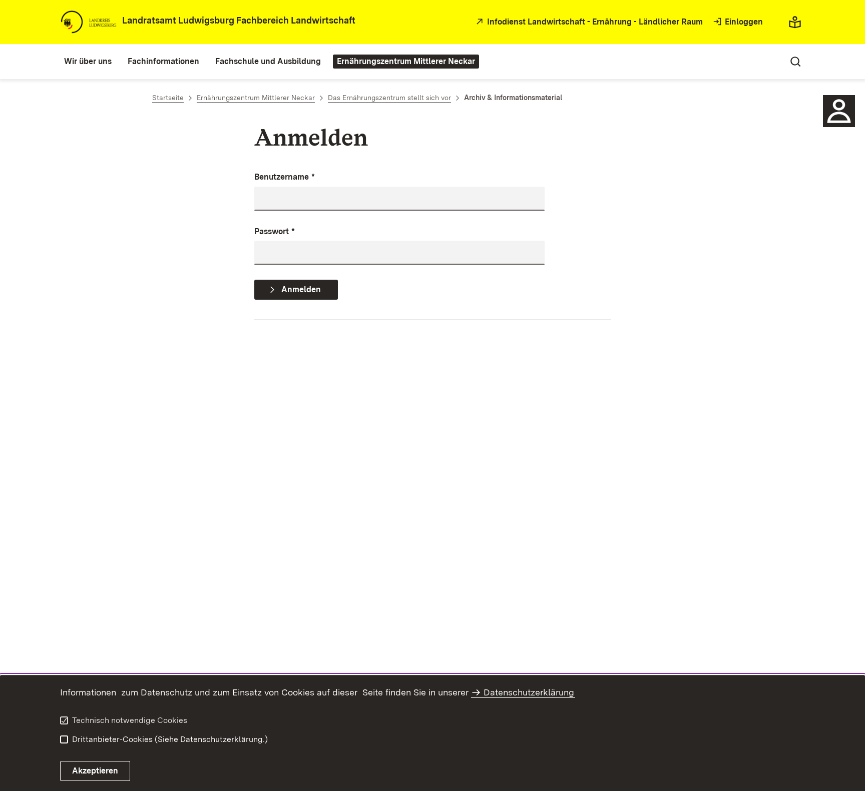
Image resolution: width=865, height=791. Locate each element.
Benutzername (284, 177)
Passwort (274, 231)
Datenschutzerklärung (529, 692)
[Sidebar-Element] (839, 111)
